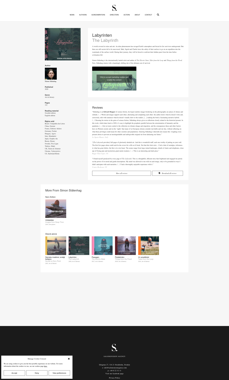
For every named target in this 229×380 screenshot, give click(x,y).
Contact (148, 15)
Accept (14, 373)
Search (158, 14)
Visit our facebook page (114, 373)
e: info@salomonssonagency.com (114, 368)
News (72, 15)
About (137, 15)
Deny (37, 373)
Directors (114, 15)
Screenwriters (98, 15)
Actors (127, 15)
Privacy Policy (114, 378)
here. (45, 366)
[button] (69, 359)
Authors (83, 15)
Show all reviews (121, 173)
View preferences (59, 373)
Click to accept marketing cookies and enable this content (114, 78)
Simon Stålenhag (50, 81)
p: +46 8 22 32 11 (114, 370)
